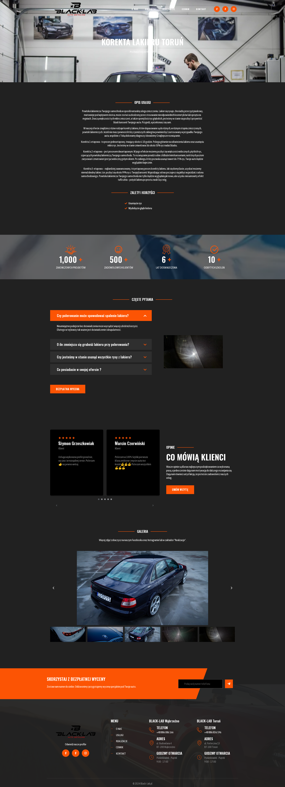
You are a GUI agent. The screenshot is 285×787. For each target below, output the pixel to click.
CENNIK (186, 9)
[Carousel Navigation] (105, 505)
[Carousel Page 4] (108, 499)
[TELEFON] (151, 729)
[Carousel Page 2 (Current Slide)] (102, 499)
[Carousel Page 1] (98, 499)
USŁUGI (149, 9)
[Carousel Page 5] (111, 499)
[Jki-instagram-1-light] (234, 9)
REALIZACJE (168, 9)
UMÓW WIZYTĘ (180, 490)
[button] (53, 588)
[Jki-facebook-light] (217, 9)
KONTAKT (201, 9)
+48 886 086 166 (165, 732)
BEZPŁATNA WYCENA (67, 389)
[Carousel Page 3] (105, 499)
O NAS (135, 9)
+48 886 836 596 (212, 732)
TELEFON (162, 727)
